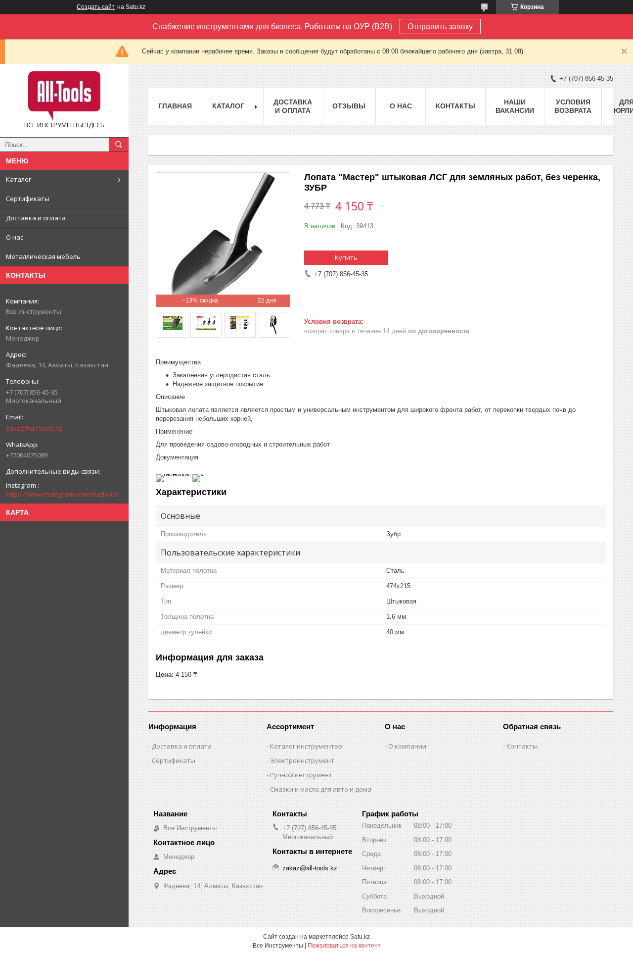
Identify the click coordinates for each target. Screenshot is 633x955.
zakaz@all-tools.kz (34, 428)
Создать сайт (96, 6)
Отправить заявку (440, 26)
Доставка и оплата (36, 217)
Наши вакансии (515, 106)
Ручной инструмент (301, 774)
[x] (198, 474)
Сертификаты (27, 198)
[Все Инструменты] (64, 96)
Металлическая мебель (43, 256)
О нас (14, 237)
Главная (175, 106)
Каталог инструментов (306, 746)
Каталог (18, 179)
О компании (407, 746)
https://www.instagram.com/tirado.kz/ (62, 494)
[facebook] (173, 474)
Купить (346, 257)
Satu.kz (360, 936)
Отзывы (348, 106)
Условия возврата (572, 106)
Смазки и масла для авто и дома (320, 789)
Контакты (455, 106)
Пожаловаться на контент (344, 945)
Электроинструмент (302, 760)
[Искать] (119, 144)
